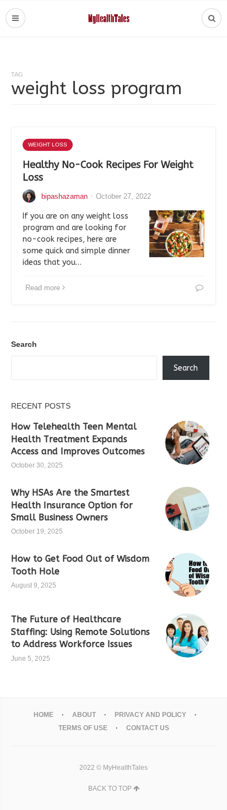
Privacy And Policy (150, 715)
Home (43, 715)
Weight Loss (47, 145)
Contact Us (147, 728)
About (84, 715)
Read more (42, 288)
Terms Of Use (82, 728)
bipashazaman (64, 196)
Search (24, 344)
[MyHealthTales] (114, 18)
